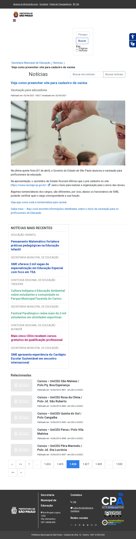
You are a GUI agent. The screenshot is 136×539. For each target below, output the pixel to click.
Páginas (83, 48)
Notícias (83, 51)
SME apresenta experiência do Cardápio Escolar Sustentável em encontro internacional (38, 358)
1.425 (60, 464)
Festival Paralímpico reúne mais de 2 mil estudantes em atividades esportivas (38, 315)
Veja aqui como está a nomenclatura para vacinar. (39, 202)
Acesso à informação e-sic (25, 4)
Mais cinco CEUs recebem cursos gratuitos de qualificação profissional (37, 338)
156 (74, 502)
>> (12, 472)
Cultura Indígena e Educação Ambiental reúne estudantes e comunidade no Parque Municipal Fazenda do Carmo (38, 294)
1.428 (98, 464)
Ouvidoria (43, 4)
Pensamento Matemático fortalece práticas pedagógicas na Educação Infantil (35, 245)
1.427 (86, 464)
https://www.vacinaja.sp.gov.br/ (31, 185)
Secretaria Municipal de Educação (30, 62)
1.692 (119, 464)
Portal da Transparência (60, 4)
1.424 (47, 464)
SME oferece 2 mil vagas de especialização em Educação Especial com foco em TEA (37, 268)
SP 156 (76, 4)
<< (20, 464)
